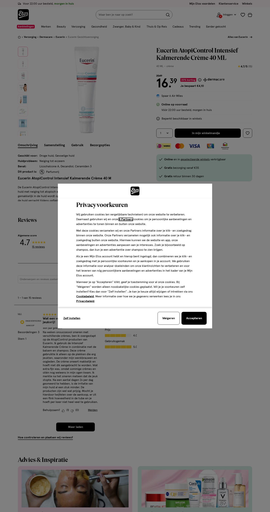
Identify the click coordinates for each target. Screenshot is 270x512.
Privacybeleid (85, 301)
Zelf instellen (71, 318)
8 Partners (126, 219)
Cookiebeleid (85, 296)
